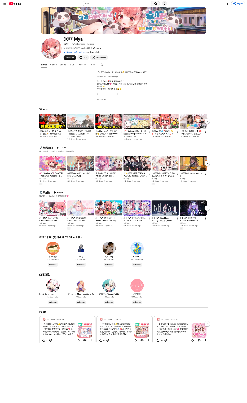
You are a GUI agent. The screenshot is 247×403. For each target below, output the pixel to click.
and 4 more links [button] (93, 52)
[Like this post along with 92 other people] (44, 340)
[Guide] (4, 3)
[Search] (156, 3)
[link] (67, 330)
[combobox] (118, 3)
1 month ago (116, 319)
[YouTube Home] (15, 3)
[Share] (78, 340)
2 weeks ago (59, 319)
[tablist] (123, 65)
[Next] (207, 121)
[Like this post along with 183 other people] (158, 340)
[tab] (44, 65)
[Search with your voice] (164, 3)
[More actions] (65, 131)
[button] (101, 99)
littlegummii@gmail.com (75, 52)
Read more (101, 99)
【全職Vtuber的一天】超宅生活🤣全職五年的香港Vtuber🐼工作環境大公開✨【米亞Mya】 (123, 72)
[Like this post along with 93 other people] (101, 340)
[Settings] (227, 3)
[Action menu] (91, 340)
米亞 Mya (42, 178)
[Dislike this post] (50, 340)
